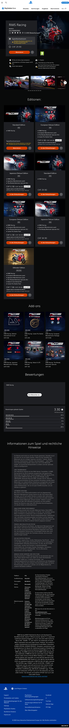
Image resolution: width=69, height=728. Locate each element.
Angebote (45, 8)
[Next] (65, 82)
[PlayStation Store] (9, 8)
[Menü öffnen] (2, 2)
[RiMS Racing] (17, 82)
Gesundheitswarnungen (41, 612)
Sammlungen (35, 8)
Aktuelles (26, 8)
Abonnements (55, 8)
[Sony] (65, 727)
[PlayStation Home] (30, 2)
